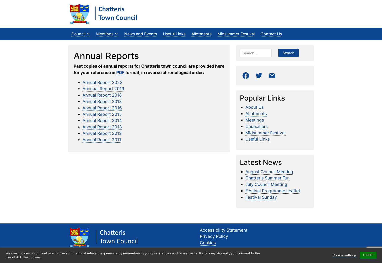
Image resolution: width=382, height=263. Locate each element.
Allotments (201, 34)
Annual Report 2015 (102, 114)
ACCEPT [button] (368, 255)
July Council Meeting (266, 184)
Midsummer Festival (236, 34)
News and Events (140, 34)
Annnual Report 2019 (103, 88)
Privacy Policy (214, 236)
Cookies (208, 242)
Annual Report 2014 (102, 120)
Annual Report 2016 (102, 108)
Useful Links (174, 34)
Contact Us (271, 34)
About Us (254, 107)
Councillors (256, 126)
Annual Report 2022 (102, 82)
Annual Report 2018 (102, 95)
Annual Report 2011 (101, 139)
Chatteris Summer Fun (267, 178)
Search (288, 53)
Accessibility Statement (223, 230)
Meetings (104, 34)
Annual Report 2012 (102, 133)
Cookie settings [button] (344, 255)
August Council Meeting (269, 171)
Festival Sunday (261, 197)
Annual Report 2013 (102, 127)
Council (78, 34)
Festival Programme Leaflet (272, 190)
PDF (120, 72)
